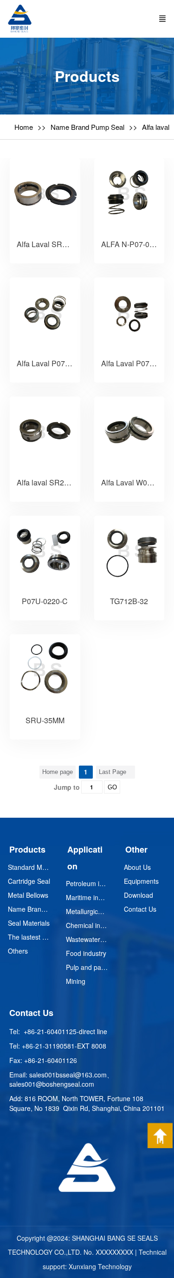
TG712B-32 (129, 601)
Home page (57, 771)
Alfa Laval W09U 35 (134, 482)
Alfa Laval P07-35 (46, 363)
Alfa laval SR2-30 (46, 482)
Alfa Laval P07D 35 (133, 363)
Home (23, 127)
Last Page (112, 771)
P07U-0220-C (45, 601)
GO (112, 787)
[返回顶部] (160, 1135)
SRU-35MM (45, 720)
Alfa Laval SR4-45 (47, 244)
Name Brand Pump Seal (87, 127)
